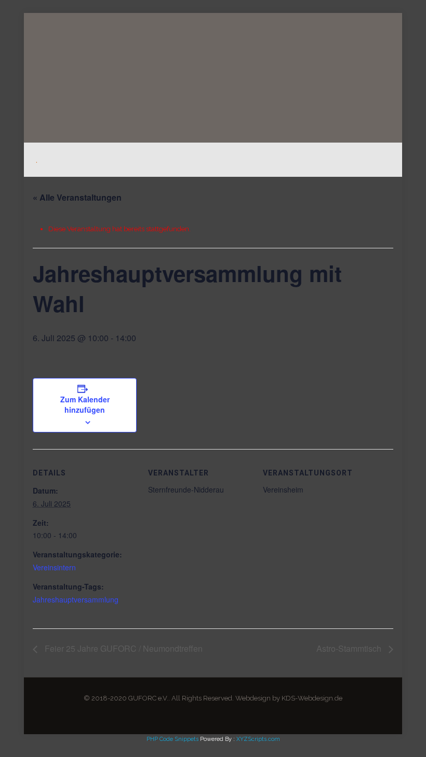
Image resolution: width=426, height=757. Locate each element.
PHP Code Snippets (172, 739)
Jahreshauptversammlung (75, 599)
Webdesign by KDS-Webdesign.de (288, 698)
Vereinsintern (54, 567)
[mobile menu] (374, 160)
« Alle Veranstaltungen (77, 197)
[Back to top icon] (376, 736)
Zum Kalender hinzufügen (85, 404)
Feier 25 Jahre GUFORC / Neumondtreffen (123, 648)
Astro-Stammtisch (349, 648)
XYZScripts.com (258, 739)
